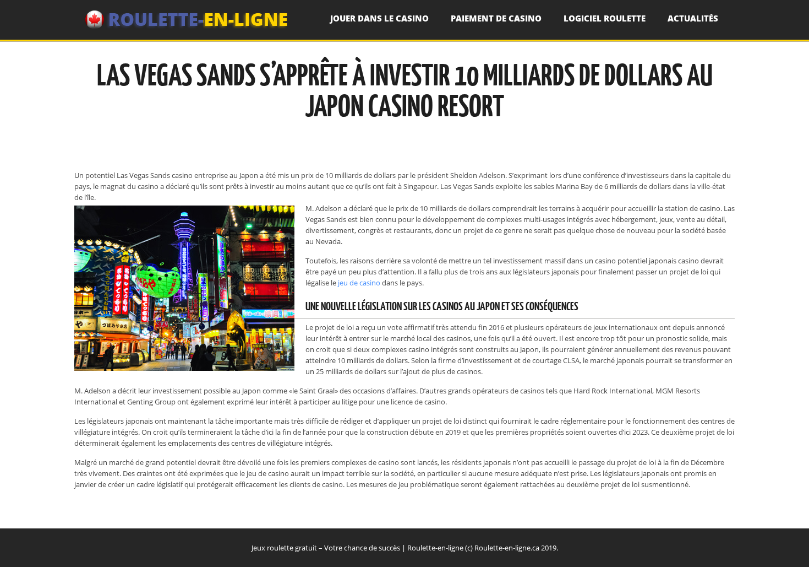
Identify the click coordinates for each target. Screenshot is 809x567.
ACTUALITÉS (693, 18)
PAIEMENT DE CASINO (496, 18)
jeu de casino (359, 283)
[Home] (187, 19)
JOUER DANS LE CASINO (379, 18)
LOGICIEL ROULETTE (605, 18)
